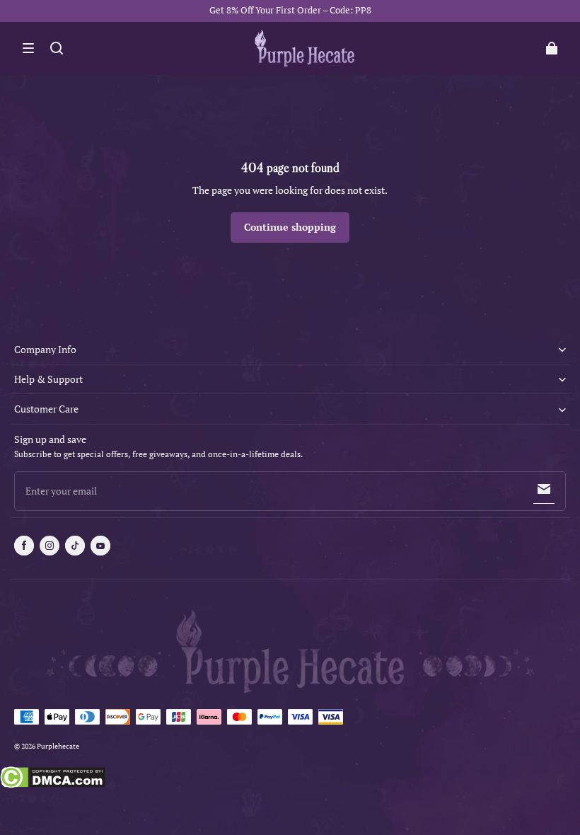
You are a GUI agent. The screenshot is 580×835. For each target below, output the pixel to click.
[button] (28, 48)
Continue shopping (290, 227)
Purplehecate (58, 746)
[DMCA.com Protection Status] (52, 779)
